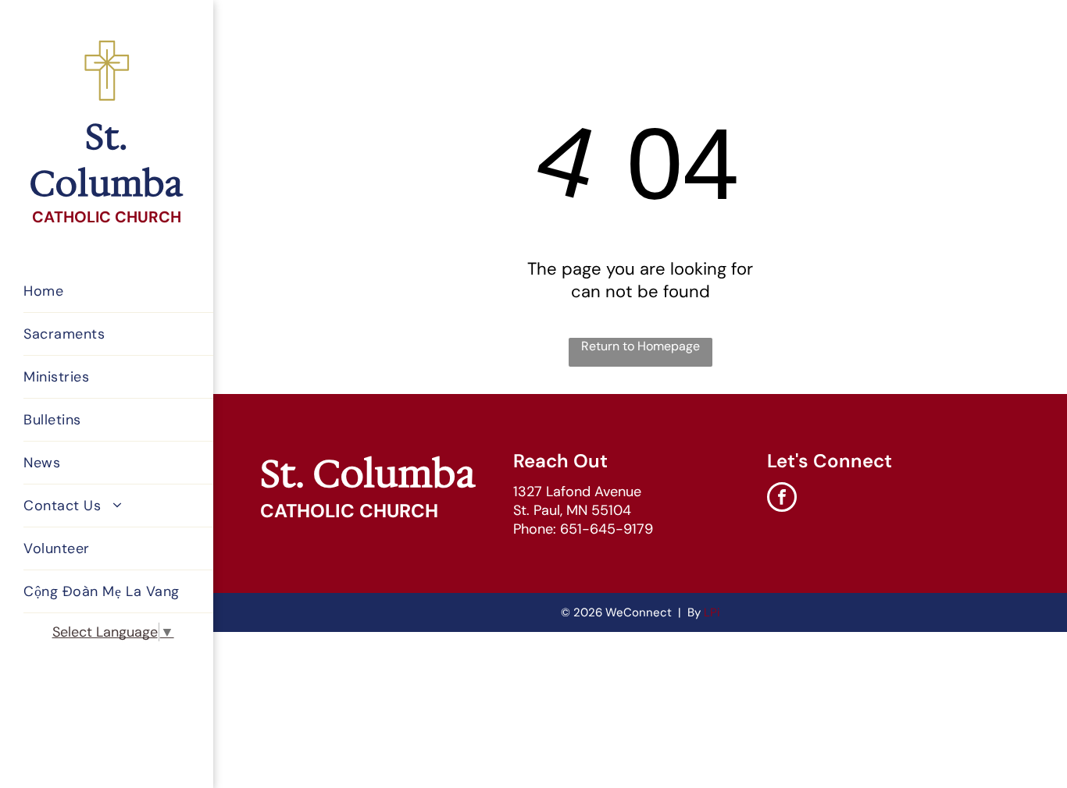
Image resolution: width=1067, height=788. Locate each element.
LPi (712, 612)
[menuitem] (124, 291)
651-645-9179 (606, 529)
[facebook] (782, 499)
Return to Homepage (640, 346)
